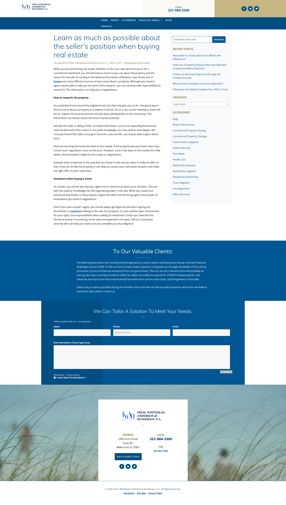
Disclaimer (59, 374)
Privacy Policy (73, 374)
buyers (58, 81)
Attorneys (129, 20)
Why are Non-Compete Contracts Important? (198, 83)
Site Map (141, 493)
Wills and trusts (181, 194)
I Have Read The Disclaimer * (71, 377)
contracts (75, 211)
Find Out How (226, 372)
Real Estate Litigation (184, 171)
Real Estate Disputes (184, 165)
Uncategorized (181, 188)
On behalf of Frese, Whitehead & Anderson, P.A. (80, 63)
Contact (106, 26)
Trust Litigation (181, 182)
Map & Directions (128, 456)
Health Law (179, 159)
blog (175, 119)
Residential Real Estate (137, 63)
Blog (169, 20)
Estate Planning (181, 148)
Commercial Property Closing (189, 130)
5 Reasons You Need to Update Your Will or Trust (200, 89)
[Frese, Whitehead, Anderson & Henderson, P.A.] (36, 9)
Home (104, 20)
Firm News (179, 153)
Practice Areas (149, 20)
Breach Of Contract (183, 124)
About (115, 20)
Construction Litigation (186, 142)
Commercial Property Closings (190, 136)
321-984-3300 (178, 10)
